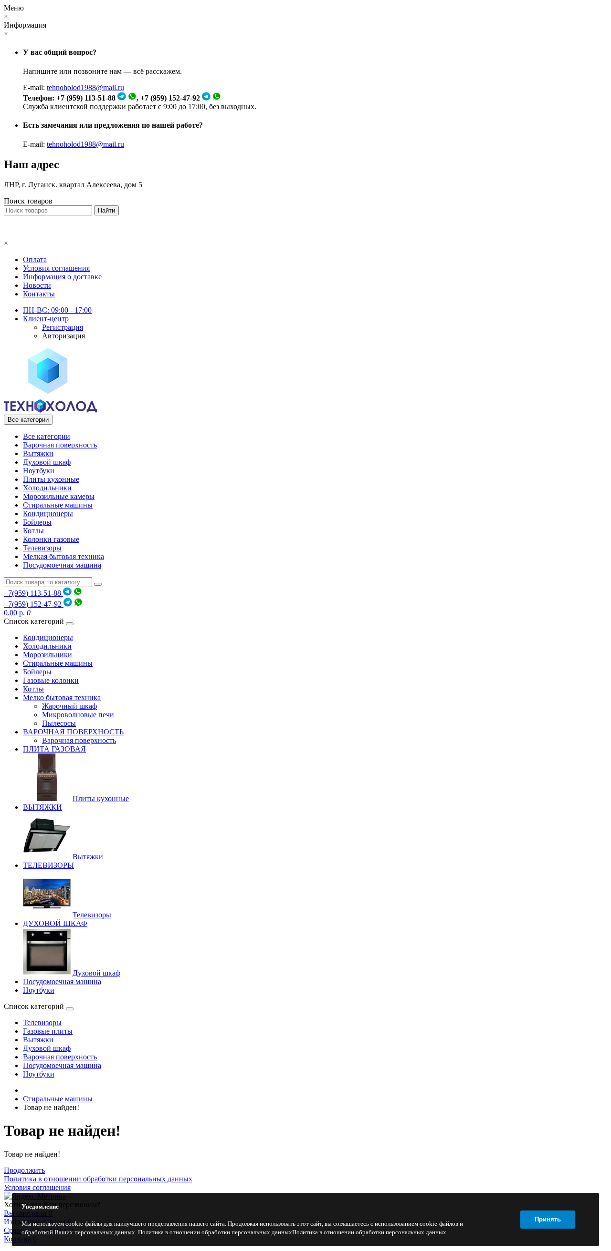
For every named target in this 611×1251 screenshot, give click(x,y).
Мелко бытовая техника (62, 697)
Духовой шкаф (47, 462)
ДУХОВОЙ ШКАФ (55, 923)
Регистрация (62, 327)
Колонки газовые (51, 539)
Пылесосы (59, 723)
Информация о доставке (62, 277)
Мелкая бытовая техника (63, 556)
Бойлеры (37, 522)
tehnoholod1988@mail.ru (85, 87)
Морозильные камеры (59, 496)
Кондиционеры (48, 513)
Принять (548, 1219)
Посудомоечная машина (62, 565)
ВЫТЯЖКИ (42, 807)
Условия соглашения (56, 268)
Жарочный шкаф (69, 706)
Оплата (35, 259)
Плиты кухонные (51, 479)
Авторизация (63, 336)
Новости (37, 285)
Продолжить (24, 1170)
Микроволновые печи (78, 715)
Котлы (33, 531)
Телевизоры (42, 548)
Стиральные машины (58, 505)
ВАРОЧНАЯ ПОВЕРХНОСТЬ (73, 732)
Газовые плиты (48, 1031)
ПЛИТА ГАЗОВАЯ (54, 749)
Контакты (39, 294)
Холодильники (47, 488)
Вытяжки (38, 453)
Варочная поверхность (60, 445)
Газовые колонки (51, 680)
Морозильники (47, 655)
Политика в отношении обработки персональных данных (98, 1179)
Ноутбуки (38, 471)
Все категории (46, 436)
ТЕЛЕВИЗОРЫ (48, 865)
